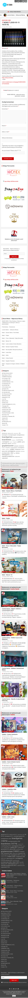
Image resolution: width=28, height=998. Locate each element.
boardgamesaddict (17, 437)
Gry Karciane (5, 392)
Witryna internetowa (7, 138)
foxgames (15, 441)
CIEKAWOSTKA (5, 376)
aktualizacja (4, 433)
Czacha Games (14, 589)
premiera (18, 451)
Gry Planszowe (5, 394)
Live (3, 399)
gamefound (4, 443)
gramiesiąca (14, 443)
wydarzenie (17, 456)
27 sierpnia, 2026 (5, 576)
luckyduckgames (14, 447)
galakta (19, 442)
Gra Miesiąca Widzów (7, 390)
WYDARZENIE (5, 421)
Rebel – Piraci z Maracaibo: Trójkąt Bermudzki (12, 338)
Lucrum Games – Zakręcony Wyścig (10, 329)
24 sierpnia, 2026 (5, 611)
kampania (16, 446)
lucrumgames (21, 447)
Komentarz (5, 109)
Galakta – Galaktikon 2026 (9, 789)
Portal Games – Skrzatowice (8, 327)
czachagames (5, 442)
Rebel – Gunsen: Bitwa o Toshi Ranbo (10, 332)
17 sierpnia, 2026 (5, 671)
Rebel (12, 471)
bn (19, 433)
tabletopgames (6, 454)
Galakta (12, 714)
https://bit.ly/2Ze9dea (7, 77)
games (9, 443)
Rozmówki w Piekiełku (7, 416)
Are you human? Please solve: (10, 150)
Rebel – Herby (5, 355)
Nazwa (4, 125)
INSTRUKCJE (5, 395)
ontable (10, 27)
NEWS (9, 20)
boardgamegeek (12, 435)
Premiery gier (5, 409)
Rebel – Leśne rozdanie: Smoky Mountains (11, 344)
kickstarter (21, 446)
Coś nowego (5, 378)
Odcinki (3, 402)
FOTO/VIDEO (5, 387)
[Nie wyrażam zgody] (26, 994)
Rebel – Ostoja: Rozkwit (7, 358)
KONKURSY (4, 397)
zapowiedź (5, 458)
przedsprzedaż (6, 453)
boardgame (5, 435)
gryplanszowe (7, 446)
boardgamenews (20, 435)
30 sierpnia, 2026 (9, 877)
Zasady (3, 425)
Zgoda (14, 995)
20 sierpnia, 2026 (5, 763)
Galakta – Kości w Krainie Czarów (11, 762)
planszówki (4, 451)
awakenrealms (16, 433)
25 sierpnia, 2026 (5, 736)
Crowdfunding (5, 383)
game (23, 442)
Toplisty (4, 418)
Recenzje (4, 414)
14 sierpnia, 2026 (5, 702)
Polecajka (4, 406)
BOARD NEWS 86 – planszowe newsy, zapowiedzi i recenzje (16, 95)
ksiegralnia (7, 447)
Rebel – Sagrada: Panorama (8, 361)
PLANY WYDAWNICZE (7, 404)
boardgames (7, 437)
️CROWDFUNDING (6, 382)
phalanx (22, 449)
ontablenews (18, 449)
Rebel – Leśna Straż (6, 352)
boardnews (6, 440)
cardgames (13, 440)
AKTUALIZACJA (5, 373)
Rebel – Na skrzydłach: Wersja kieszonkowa (12, 349)
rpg (14, 453)
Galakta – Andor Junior (8, 817)
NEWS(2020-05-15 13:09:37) (11, 90)
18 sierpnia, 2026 (5, 640)
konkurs (3, 447)
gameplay (4, 388)
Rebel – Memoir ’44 (6, 341)
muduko (3, 449)
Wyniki (3, 423)
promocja (22, 451)
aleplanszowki (10, 433)
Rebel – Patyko (5, 335)
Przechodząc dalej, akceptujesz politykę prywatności (14, 259)
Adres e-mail (5, 131)
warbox (11, 454)
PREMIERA (4, 407)
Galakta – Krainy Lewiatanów (10, 734)
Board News (5, 20)
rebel (11, 453)
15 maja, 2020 (5, 27)
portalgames (11, 451)
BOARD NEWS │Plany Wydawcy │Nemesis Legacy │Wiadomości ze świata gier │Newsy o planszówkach (13, 323)
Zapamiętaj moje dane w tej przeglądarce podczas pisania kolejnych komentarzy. (12, 146)
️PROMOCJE (4, 411)
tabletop (18, 453)
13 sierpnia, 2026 (5, 818)
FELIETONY (4, 385)
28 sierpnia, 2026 (5, 492)
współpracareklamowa (8, 456)
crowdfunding (5, 380)
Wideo (3, 420)
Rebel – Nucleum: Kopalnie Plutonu (10, 346)
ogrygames (7, 449)
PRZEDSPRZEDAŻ (6, 413)
